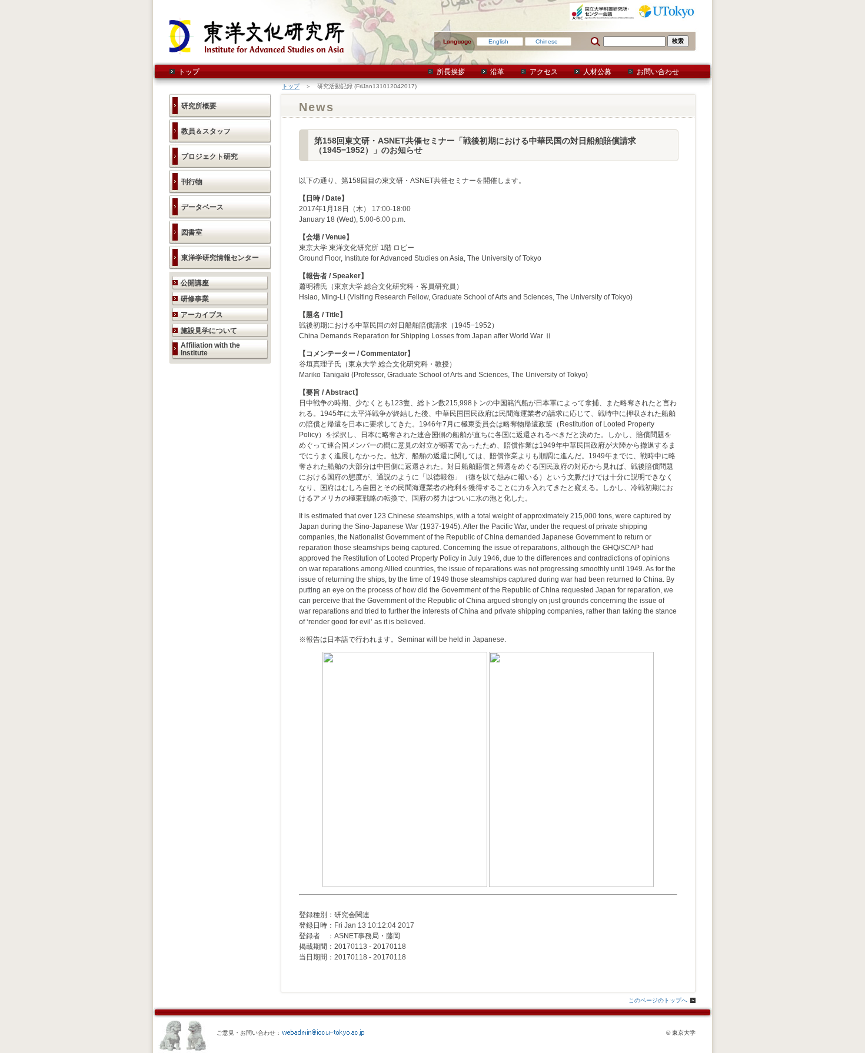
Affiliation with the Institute (210, 349)
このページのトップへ (657, 1000)
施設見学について (209, 330)
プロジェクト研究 (209, 156)
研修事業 (195, 299)
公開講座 (195, 283)
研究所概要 (199, 106)
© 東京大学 (681, 1032)
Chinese (546, 41)
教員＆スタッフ (206, 131)
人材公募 (597, 72)
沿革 (497, 72)
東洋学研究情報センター (220, 258)
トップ (188, 72)
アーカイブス (202, 315)
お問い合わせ (658, 72)
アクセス (544, 72)
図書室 (191, 232)
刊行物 (191, 182)
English (498, 41)
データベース (202, 207)
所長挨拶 (451, 72)
